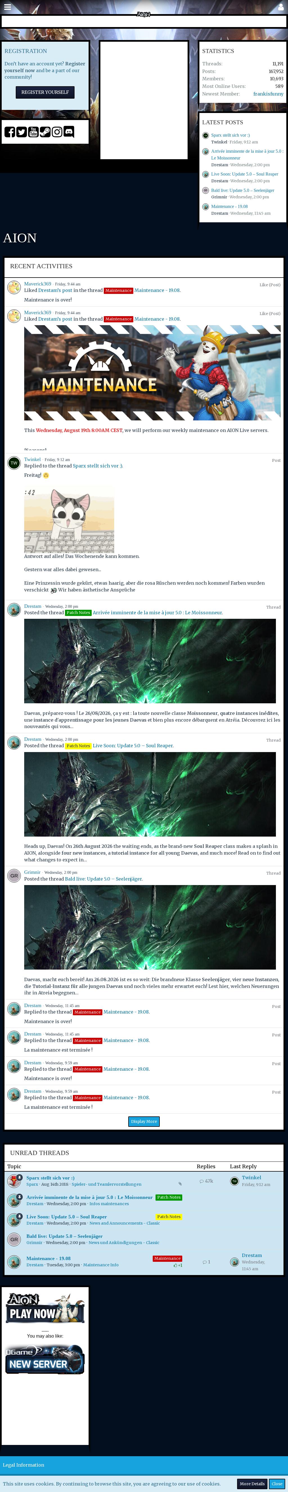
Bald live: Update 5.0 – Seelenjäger (242, 190)
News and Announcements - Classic (124, 1223)
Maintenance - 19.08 (229, 206)
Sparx (32, 1184)
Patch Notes (169, 1197)
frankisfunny (268, 94)
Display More (144, 1121)
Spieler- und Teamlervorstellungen (106, 1184)
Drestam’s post (55, 290)
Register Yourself (45, 92)
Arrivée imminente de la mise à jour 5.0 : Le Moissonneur (157, 612)
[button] (7, 7)
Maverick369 (37, 284)
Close (277, 1483)
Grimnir (219, 196)
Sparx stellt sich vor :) (230, 135)
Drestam (219, 164)
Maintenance (167, 1258)
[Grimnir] (14, 932)
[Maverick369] (14, 292)
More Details (252, 1483)
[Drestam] (14, 666)
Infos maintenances (109, 1203)
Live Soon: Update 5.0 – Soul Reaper (244, 174)
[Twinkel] (14, 526)
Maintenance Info (101, 1264)
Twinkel (219, 142)
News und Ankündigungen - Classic (124, 1242)
